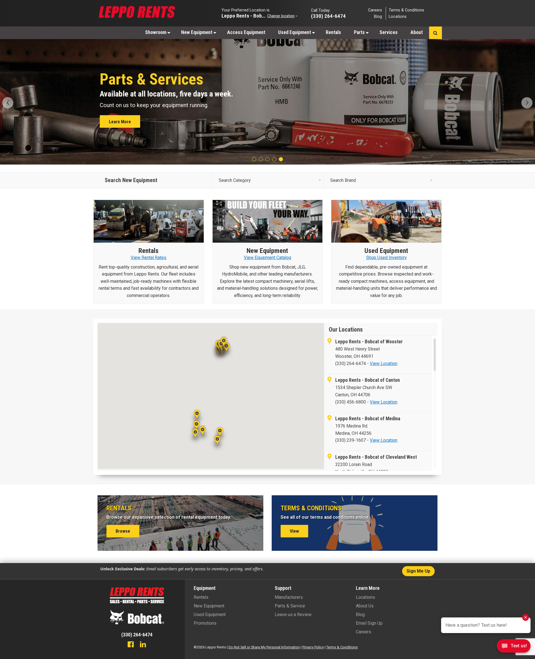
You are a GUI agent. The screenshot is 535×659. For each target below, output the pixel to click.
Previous (10, 102)
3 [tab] (267, 159)
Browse (123, 531)
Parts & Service (290, 606)
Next (524, 102)
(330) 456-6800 (350, 402)
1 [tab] (254, 159)
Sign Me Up (418, 571)
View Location (383, 363)
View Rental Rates (126, 120)
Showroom (156, 32)
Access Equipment (246, 32)
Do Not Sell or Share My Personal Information (264, 647)
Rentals (333, 32)
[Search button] (435, 32)
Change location (281, 15)
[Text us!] (513, 647)
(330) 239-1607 (351, 440)
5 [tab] (281, 159)
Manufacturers (289, 597)
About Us (365, 606)
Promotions (205, 623)
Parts (360, 32)
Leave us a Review (293, 614)
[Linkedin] (143, 645)
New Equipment (197, 32)
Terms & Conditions (406, 10)
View (294, 531)
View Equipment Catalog (267, 257)
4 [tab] (274, 159)
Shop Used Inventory (386, 257)
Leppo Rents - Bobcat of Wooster (244, 15)
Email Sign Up (369, 623)
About (416, 32)
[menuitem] (157, 32)
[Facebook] (130, 645)
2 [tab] (261, 159)
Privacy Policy (313, 647)
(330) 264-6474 (350, 363)
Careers (375, 10)
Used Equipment (295, 32)
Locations (398, 16)
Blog (378, 16)
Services (389, 32)
